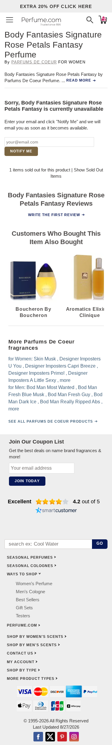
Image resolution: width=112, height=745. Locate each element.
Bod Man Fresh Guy (69, 394)
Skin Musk (45, 358)
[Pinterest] (62, 737)
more (65, 380)
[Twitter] (50, 737)
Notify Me (21, 151)
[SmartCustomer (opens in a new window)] (56, 511)
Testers (23, 615)
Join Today (27, 481)
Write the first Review (54, 215)
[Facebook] (38, 737)
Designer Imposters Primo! (36, 373)
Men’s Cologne (30, 591)
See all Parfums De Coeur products (50, 421)
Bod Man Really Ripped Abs (70, 401)
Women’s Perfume (34, 583)
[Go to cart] (103, 19)
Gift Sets (24, 607)
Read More (78, 80)
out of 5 (86, 502)
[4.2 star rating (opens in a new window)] (52, 502)
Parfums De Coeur (34, 62)
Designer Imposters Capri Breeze (60, 365)
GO (99, 543)
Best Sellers (27, 599)
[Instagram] (74, 737)
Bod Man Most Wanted (50, 387)
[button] (9, 19)
